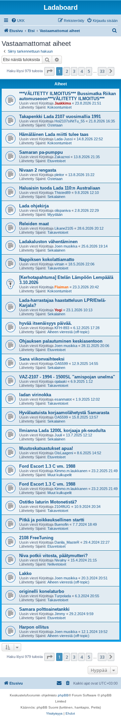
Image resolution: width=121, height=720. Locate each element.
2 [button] (67, 71)
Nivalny (60, 560)
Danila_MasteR (66, 542)
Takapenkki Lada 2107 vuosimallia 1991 (60, 116)
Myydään (55, 214)
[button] (49, 71)
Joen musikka (65, 246)
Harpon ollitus (34, 627)
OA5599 (61, 364)
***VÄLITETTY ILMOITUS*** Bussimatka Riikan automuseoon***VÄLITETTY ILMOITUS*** (67, 96)
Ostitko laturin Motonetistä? (48, 502)
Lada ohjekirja (34, 205)
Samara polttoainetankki (44, 609)
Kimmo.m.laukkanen (70, 471)
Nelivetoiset (56, 564)
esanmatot (63, 399)
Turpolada (62, 596)
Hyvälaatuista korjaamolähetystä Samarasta (64, 412)
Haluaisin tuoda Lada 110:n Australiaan (59, 188)
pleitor (59, 175)
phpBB (63, 695)
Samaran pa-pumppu (41, 152)
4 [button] (81, 71)
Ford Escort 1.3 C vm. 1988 (47, 466)
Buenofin (61, 524)
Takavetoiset (57, 232)
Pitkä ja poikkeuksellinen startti (51, 519)
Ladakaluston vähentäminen (48, 241)
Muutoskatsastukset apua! (46, 448)
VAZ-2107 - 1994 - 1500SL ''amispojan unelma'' (67, 376)
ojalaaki (60, 381)
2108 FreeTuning (36, 537)
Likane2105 (63, 228)
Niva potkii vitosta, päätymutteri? (53, 555)
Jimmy (59, 614)
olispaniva (62, 210)
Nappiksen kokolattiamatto (46, 259)
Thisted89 (62, 193)
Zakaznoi (62, 157)
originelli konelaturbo (41, 591)
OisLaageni (63, 453)
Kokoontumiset (59, 107)
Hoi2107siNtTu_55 (69, 121)
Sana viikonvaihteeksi (42, 359)
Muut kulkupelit (59, 475)
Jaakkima (62, 103)
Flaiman (61, 287)
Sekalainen (56, 197)
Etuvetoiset (56, 161)
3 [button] (74, 71)
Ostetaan (55, 125)
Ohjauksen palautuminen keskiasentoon (61, 341)
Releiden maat (34, 223)
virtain (59, 264)
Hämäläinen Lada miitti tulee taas (53, 134)
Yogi (58, 310)
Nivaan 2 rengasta (37, 170)
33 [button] (102, 71)
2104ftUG (62, 507)
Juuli (58, 435)
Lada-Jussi (63, 139)
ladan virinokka (35, 394)
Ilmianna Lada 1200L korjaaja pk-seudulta (62, 430)
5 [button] (89, 71)
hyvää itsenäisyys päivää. (45, 323)
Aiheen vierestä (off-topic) (68, 332)
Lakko (25, 573)
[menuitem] (18, 21)
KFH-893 (61, 328)
